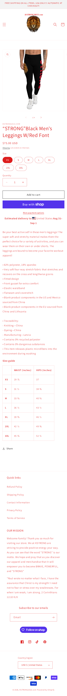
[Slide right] (41, 117)
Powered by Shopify (46, 690)
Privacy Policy (14, 510)
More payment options (33, 212)
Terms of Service (16, 518)
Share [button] (10, 448)
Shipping (6, 148)
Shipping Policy (15, 494)
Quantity (7, 175)
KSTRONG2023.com (27, 690)
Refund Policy (14, 486)
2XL (8, 167)
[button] (4, 24)
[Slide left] (26, 117)
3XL (21, 167)
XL (49, 160)
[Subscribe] (53, 617)
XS (7, 160)
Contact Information (18, 502)
